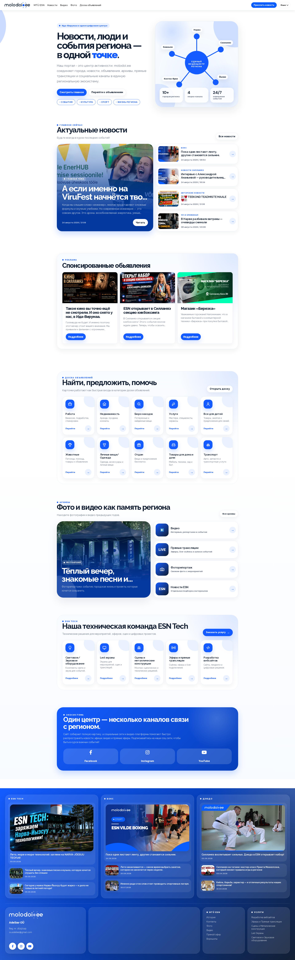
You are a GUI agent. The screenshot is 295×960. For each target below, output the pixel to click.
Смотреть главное (72, 92)
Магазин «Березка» (198, 308)
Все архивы (228, 514)
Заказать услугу (218, 632)
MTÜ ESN (39, 5)
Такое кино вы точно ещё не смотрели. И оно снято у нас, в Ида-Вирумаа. (89, 312)
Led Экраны (257, 933)
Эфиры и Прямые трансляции (266, 921)
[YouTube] (29, 946)
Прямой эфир (213, 934)
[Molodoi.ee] (26, 914)
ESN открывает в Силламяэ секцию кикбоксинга (147, 310)
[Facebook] (12, 946)
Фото (74, 5)
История (210, 917)
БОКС (110, 799)
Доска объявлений (90, 5)
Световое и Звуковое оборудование (262, 939)
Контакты (211, 921)
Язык (283, 5)
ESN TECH (17, 799)
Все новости (227, 136)
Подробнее (75, 336)
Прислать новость (264, 5)
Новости (52, 5)
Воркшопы (211, 939)
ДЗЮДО (208, 799)
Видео (64, 5)
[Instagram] (21, 946)
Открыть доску (220, 388)
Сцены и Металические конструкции (263, 927)
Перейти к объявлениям (107, 92)
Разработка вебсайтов (263, 917)
